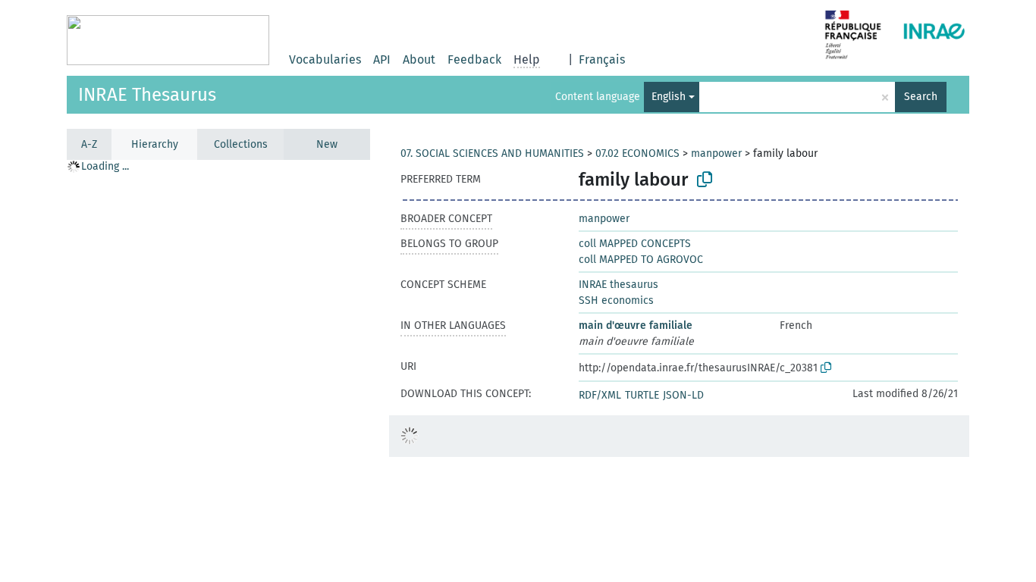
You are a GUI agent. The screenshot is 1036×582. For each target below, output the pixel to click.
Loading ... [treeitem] (105, 166)
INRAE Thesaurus (147, 94)
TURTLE (642, 395)
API (382, 59)
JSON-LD (683, 395)
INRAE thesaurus (618, 284)
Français (602, 59)
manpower (716, 153)
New (326, 144)
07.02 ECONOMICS (637, 153)
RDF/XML (600, 395)
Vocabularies (325, 59)
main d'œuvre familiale (635, 325)
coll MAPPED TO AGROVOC (641, 259)
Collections (241, 144)
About (419, 59)
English (668, 96)
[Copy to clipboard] (704, 179)
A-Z (89, 144)
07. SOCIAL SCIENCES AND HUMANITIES (492, 153)
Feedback (474, 59)
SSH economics (616, 300)
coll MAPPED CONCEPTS (635, 243)
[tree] (218, 370)
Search (920, 96)
